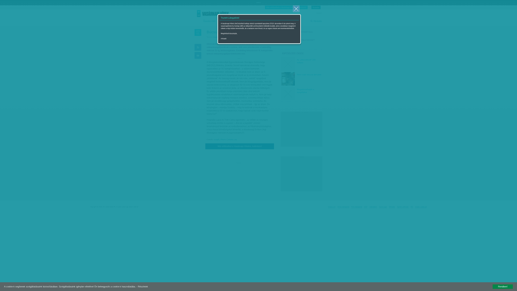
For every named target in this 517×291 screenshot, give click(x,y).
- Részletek (142, 286)
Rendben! (503, 286)
